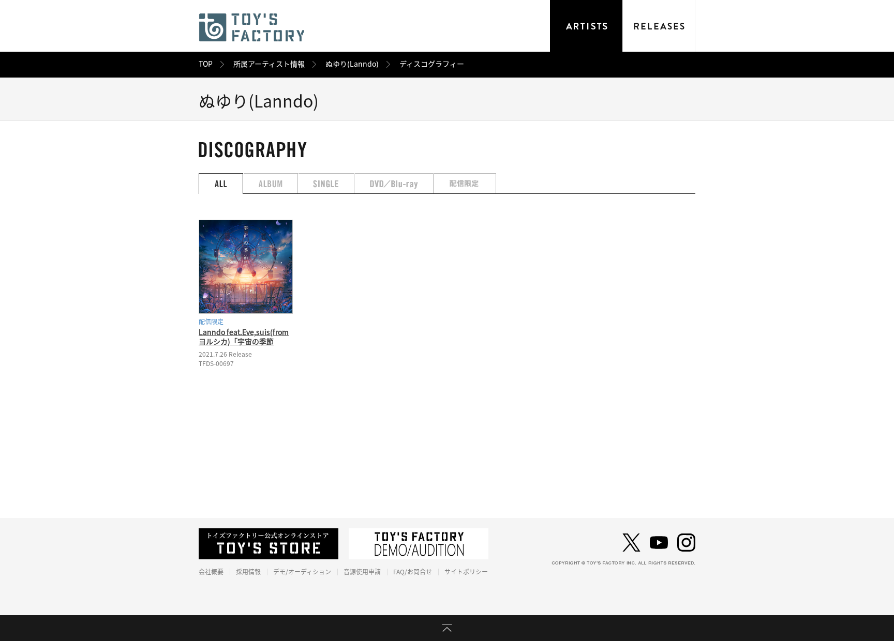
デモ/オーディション (302, 572)
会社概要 (211, 572)
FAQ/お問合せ (412, 572)
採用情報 (248, 572)
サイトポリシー (466, 572)
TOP (206, 64)
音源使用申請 (362, 572)
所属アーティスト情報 (269, 64)
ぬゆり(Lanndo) (352, 64)
